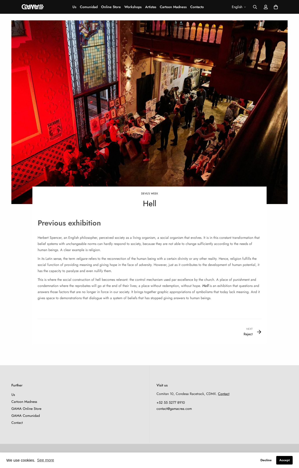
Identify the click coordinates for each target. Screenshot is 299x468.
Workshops (133, 6)
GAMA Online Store (26, 408)
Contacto (197, 6)
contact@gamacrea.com (174, 408)
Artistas (150, 6)
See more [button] (45, 460)
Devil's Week (149, 193)
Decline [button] (266, 460)
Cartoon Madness (173, 6)
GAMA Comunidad (25, 415)
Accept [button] (284, 460)
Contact (17, 422)
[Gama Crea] (33, 7)
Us (74, 6)
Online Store (111, 6)
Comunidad (89, 6)
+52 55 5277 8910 (171, 402)
